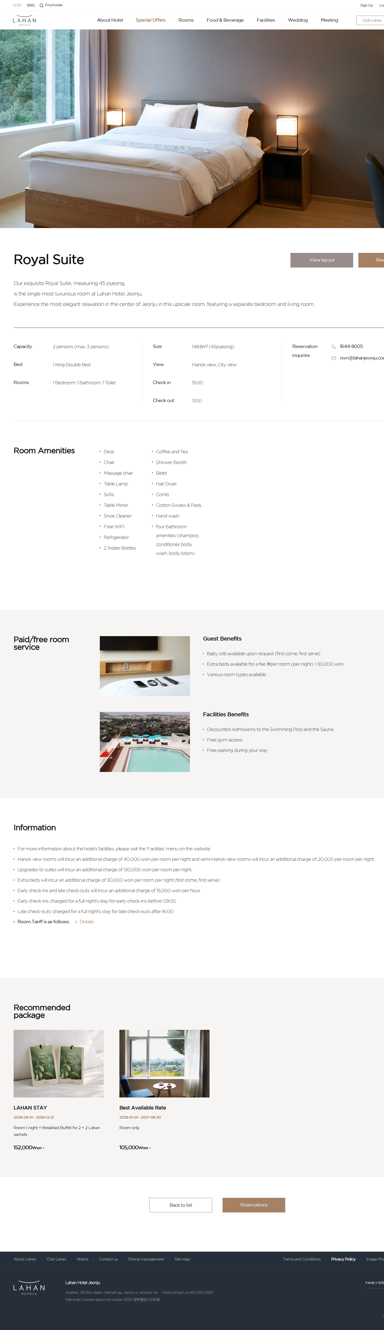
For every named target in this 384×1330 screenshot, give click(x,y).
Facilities (266, 20)
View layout (321, 260)
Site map (182, 1259)
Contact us (108, 1259)
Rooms (186, 20)
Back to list (181, 1205)
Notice (82, 1259)
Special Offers (150, 20)
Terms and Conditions (302, 1259)
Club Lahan (56, 1259)
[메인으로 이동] (24, 20)
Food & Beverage (225, 20)
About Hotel (110, 20)
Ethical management (146, 1259)
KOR (17, 5)
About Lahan (25, 1259)
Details (87, 922)
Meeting (329, 20)
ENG (30, 5)
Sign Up (366, 5)
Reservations (253, 1205)
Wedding (298, 20)
